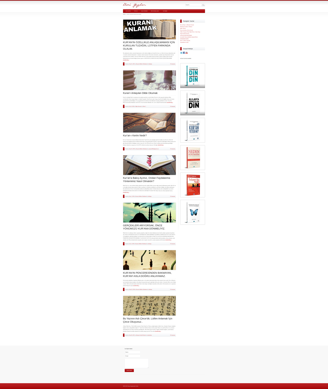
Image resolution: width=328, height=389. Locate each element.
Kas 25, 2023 (132, 63)
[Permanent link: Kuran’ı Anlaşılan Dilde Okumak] (149, 80)
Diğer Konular (138, 106)
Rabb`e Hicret (183, 28)
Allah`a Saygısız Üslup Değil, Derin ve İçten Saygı (190, 31)
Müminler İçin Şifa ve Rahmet (186, 26)
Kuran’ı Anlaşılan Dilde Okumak (140, 93)
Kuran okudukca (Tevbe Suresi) (186, 30)
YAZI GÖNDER (144, 11)
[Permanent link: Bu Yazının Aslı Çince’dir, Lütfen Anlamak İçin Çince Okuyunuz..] (149, 306)
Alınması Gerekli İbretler (141, 335)
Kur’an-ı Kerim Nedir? (135, 135)
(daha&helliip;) (126, 60)
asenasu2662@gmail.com (154, 148)
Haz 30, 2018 (132, 289)
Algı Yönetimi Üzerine (184, 33)
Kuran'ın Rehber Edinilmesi (141, 63)
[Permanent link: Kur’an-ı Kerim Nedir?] (149, 123)
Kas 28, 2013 (132, 335)
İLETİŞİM (165, 11)
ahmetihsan (149, 335)
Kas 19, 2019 (132, 148)
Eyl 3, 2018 (131, 243)
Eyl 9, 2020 (131, 106)
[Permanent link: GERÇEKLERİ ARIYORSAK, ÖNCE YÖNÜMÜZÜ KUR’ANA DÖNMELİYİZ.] (149, 213)
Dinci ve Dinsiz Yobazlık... (185, 40)
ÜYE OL (136, 11)
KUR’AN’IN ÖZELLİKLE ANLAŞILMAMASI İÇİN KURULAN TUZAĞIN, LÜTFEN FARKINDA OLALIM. (149, 45)
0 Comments (172, 63)
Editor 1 (144, 106)
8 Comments (172, 335)
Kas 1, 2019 (131, 196)
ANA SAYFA (128, 11)
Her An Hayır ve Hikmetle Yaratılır (187, 24)
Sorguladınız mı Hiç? (184, 42)
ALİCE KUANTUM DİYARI (186, 35)
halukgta (150, 63)
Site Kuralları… (155, 11)
